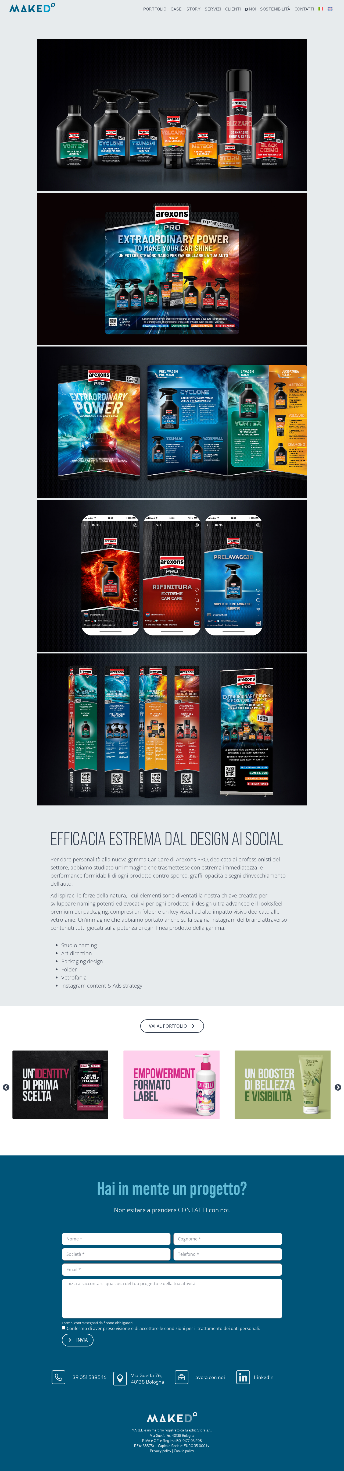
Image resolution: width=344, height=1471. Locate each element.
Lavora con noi (208, 1377)
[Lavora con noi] (181, 1377)
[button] (6, 1087)
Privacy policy (160, 1451)
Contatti (304, 9)
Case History (185, 9)
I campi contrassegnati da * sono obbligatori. (97, 1323)
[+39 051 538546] (58, 1377)
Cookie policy (184, 1451)
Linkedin (264, 1377)
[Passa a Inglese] (330, 9)
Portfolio (154, 9)
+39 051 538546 (87, 1377)
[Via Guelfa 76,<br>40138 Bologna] (120, 1378)
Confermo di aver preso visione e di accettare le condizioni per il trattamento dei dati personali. (163, 1328)
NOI (250, 9)
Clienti (233, 9)
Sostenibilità (275, 9)
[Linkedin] (243, 1377)
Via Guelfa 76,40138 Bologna (147, 1378)
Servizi (213, 9)
